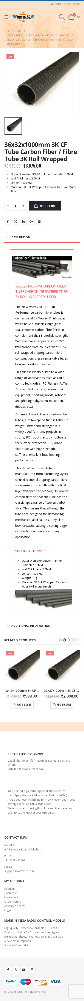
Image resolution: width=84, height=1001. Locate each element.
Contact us (10, 893)
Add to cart (48, 206)
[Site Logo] (23, 17)
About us (9, 888)
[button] (7, 17)
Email (39, 221)
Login (7, 910)
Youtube (24, 969)
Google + (31, 221)
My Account (11, 897)
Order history (12, 901)
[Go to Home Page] (7, 31)
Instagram (32, 969)
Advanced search (14, 906)
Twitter (15, 221)
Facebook (7, 221)
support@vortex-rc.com (19, 871)
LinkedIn (23, 221)
